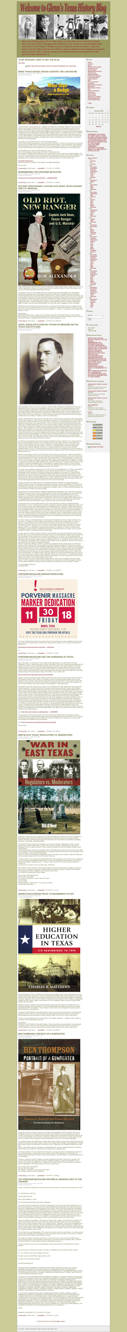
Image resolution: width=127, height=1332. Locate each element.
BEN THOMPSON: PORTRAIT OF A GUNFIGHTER (97, 371)
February (93, 189)
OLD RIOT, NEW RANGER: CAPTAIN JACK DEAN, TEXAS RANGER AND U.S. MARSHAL (97, 347)
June (92, 176)
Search (90, 311)
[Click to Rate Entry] (46, 168)
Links (90, 59)
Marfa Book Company (95, 85)
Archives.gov (92, 70)
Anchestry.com (93, 68)
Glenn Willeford (93, 405)
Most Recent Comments (96, 381)
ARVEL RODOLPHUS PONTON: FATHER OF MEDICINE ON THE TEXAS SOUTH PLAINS (96, 352)
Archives (91, 155)
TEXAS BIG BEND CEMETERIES (93, 145)
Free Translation (93, 82)
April (91, 188)
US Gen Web (92, 95)
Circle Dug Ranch (93, 77)
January (92, 164)
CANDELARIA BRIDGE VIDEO (97, 139)
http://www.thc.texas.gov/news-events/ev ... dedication (36, 647)
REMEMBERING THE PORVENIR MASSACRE (95, 343)
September (93, 171)
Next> (59, 1321)
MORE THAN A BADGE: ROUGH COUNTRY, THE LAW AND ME (97, 339)
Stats (89, 65)
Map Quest (91, 86)
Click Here (21, 63)
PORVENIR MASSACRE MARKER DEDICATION (95, 356)
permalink (41, 168)
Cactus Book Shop (94, 99)
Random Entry (93, 131)
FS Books (91, 83)
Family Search (92, 79)
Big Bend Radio (93, 74)
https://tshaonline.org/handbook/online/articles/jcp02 (38, 722)
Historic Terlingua (93, 90)
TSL (89, 89)
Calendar (91, 107)
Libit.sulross (92, 73)
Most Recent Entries (94, 335)
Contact (90, 64)
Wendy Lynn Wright (94, 96)
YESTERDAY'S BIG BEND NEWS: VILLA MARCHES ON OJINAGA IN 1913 (97, 149)
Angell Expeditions (94, 98)
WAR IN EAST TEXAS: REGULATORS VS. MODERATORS (95, 363)
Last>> (63, 1321)
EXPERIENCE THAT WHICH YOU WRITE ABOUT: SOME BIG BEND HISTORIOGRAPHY (97, 136)
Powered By (92, 422)
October (93, 161)
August (92, 173)
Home (90, 62)
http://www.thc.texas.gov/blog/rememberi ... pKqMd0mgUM (37, 178)
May (91, 186)
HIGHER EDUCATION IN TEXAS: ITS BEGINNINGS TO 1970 (97, 368)
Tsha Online (92, 93)
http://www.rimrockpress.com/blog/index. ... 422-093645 (39, 712)
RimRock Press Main (94, 67)
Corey (90, 412)
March (92, 182)
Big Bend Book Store (95, 71)
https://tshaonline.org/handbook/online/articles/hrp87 (35, 674)
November (93, 168)
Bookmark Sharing (94, 444)
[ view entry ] (22, 168)
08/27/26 (98, 126)
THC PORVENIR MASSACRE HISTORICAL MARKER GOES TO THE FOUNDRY (97, 142)
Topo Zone (91, 92)
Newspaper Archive (94, 87)
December (93, 167)
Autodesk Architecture (25, 161)
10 (55, 1321)
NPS (89, 80)
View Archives (92, 158)
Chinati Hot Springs (94, 76)
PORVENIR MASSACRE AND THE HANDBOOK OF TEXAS (97, 359)
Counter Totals (93, 325)
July (91, 174)
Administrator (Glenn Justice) (97, 384)
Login (90, 103)
